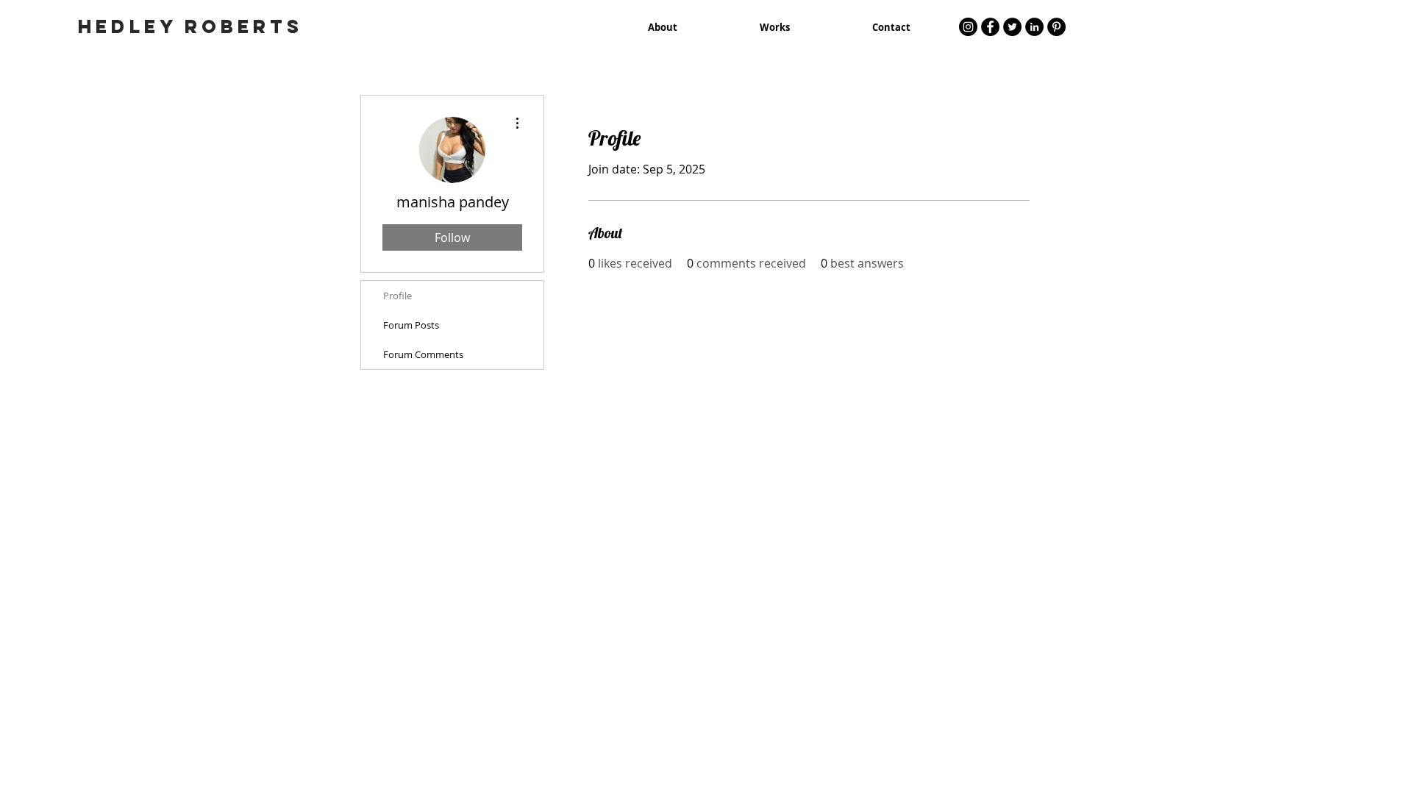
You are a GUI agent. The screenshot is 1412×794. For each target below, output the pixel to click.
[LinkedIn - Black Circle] (1034, 27)
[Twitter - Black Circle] (1012, 27)
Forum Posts (411, 325)
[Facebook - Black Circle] (990, 27)
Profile (397, 295)
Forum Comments (423, 354)
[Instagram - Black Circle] (968, 27)
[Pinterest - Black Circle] (1056, 27)
